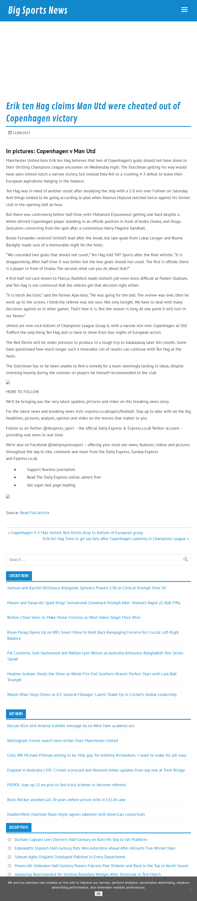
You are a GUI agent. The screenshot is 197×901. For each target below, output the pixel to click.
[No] (191, 888)
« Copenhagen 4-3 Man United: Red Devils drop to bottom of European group (75, 532)
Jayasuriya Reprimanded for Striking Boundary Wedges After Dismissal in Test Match (88, 874)
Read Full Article (34, 512)
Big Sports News (38, 11)
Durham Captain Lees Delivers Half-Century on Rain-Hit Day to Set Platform (81, 839)
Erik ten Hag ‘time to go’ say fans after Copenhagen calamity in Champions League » (116, 538)
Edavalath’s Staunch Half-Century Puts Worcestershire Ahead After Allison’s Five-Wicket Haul (95, 848)
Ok (99, 893)
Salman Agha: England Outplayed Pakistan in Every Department (70, 856)
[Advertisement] (98, 63)
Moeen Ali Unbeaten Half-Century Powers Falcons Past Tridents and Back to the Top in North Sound (101, 865)
